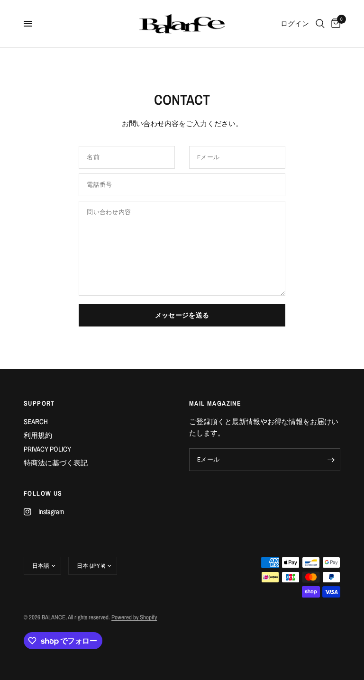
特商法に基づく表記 (56, 463)
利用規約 (38, 435)
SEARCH (36, 421)
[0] (334, 23)
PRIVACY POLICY (47, 449)
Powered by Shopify (134, 617)
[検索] (320, 23)
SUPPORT (39, 403)
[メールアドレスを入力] (330, 459)
